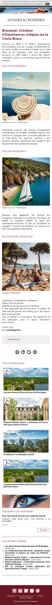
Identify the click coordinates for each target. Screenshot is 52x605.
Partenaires (11, 596)
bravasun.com (14, 339)
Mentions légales (26, 598)
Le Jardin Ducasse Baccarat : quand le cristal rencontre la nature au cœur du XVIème (27, 552)
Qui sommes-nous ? (26, 596)
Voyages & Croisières (26, 20)
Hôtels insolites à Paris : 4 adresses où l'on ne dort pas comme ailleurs (25, 423)
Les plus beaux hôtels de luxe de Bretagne (24, 392)
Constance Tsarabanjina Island (18, 454)
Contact (39, 596)
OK (47, 4)
